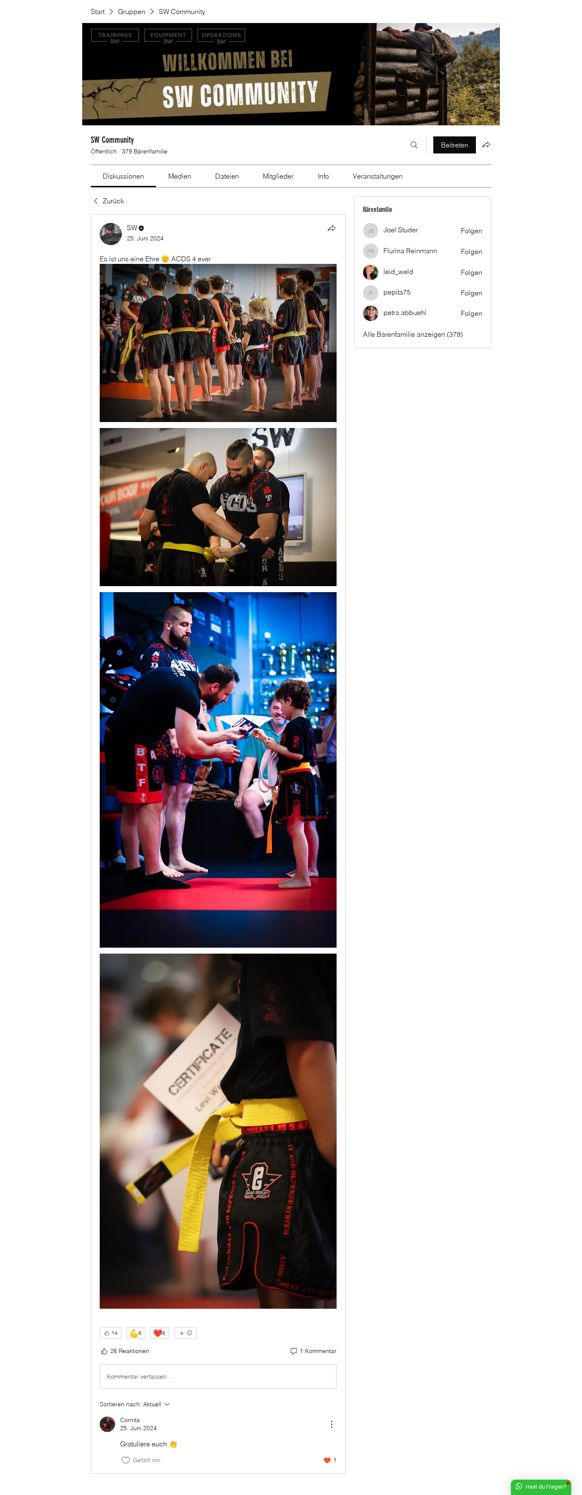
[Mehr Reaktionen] (185, 1333)
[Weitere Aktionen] (331, 1424)
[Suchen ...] (414, 144)
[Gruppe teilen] (486, 144)
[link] (123, 176)
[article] (218, 844)
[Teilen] (331, 228)
